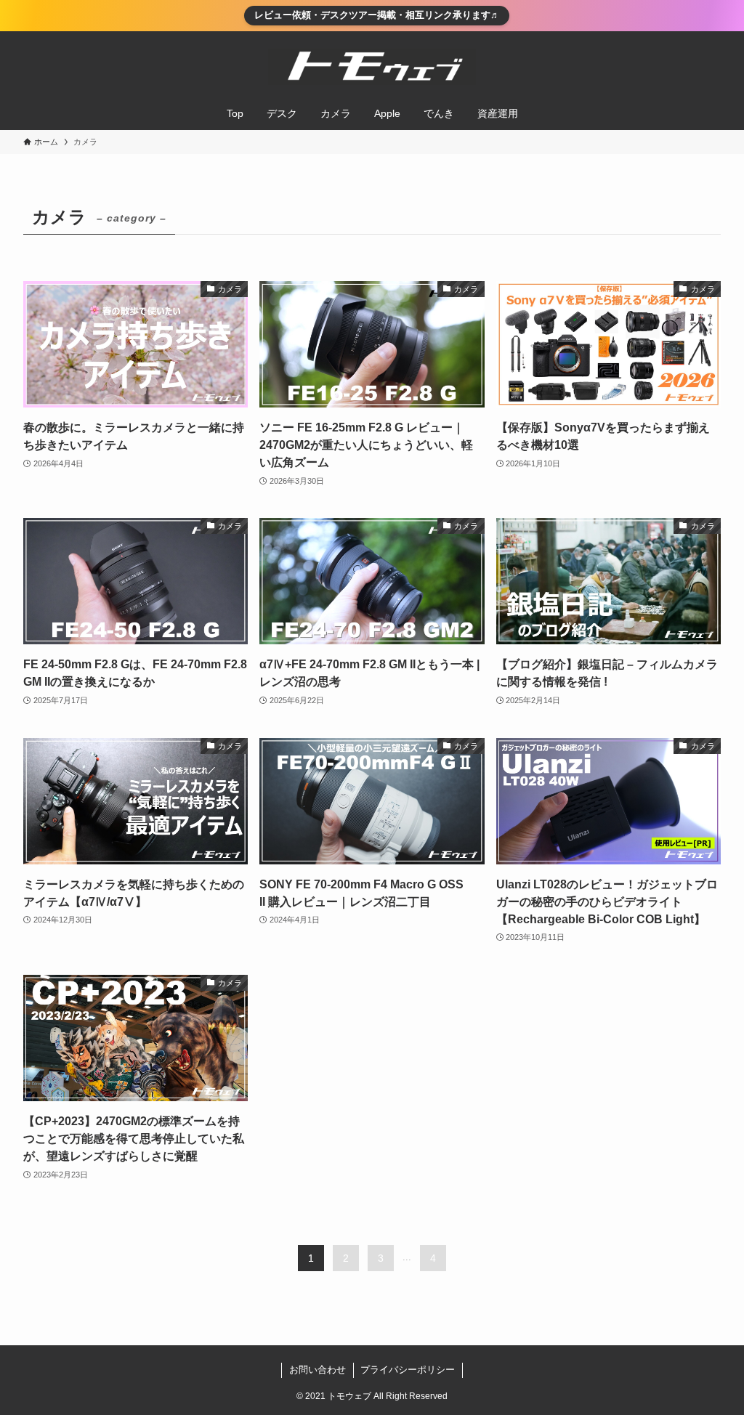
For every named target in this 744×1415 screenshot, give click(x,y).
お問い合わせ (317, 1369)
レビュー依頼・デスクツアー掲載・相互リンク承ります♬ (377, 14)
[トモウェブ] (372, 67)
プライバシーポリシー (407, 1369)
